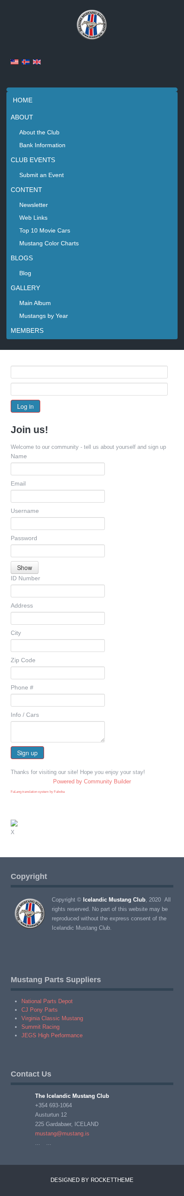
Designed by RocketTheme (92, 1180)
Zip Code (23, 660)
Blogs (22, 258)
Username (25, 510)
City (16, 632)
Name (19, 456)
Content (26, 189)
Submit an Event (41, 175)
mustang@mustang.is (62, 1133)
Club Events (33, 159)
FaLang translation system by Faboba (38, 792)
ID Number (25, 578)
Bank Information (42, 145)
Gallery (25, 287)
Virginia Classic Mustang (52, 1018)
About (22, 117)
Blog (25, 273)
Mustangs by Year (43, 315)
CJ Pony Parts (39, 1010)
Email (18, 483)
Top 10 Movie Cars (44, 230)
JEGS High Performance (52, 1035)
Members (27, 330)
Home (23, 100)
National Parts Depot (47, 1001)
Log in (25, 406)
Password (24, 538)
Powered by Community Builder (92, 781)
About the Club (39, 132)
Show (24, 567)
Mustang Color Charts (49, 243)
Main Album (35, 303)
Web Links (33, 217)
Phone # (22, 687)
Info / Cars (25, 714)
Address (22, 605)
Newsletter (33, 204)
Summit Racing (40, 1027)
